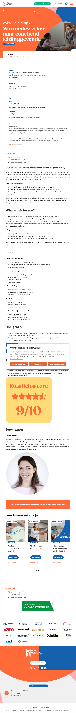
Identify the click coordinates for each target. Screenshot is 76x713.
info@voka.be (17, 695)
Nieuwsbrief (35, 707)
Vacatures (42, 707)
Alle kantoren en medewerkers (38, 673)
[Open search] (67, 4)
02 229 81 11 (17, 693)
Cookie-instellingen (57, 364)
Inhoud (18, 57)
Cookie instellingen (49, 710)
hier (12, 118)
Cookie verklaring (39, 710)
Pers (30, 707)
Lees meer (12, 562)
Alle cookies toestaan (19, 364)
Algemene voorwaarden (18, 710)
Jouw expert (44, 57)
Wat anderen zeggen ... (33, 57)
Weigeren (37, 364)
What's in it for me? (10, 57)
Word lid (48, 707)
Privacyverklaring (29, 710)
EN (26, 707)
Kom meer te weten (16, 359)
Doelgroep (24, 57)
